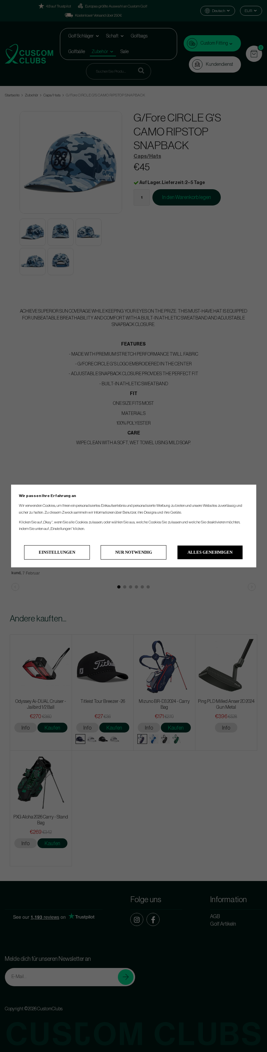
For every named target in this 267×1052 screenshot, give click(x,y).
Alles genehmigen (210, 552)
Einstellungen (57, 552)
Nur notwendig (133, 552)
